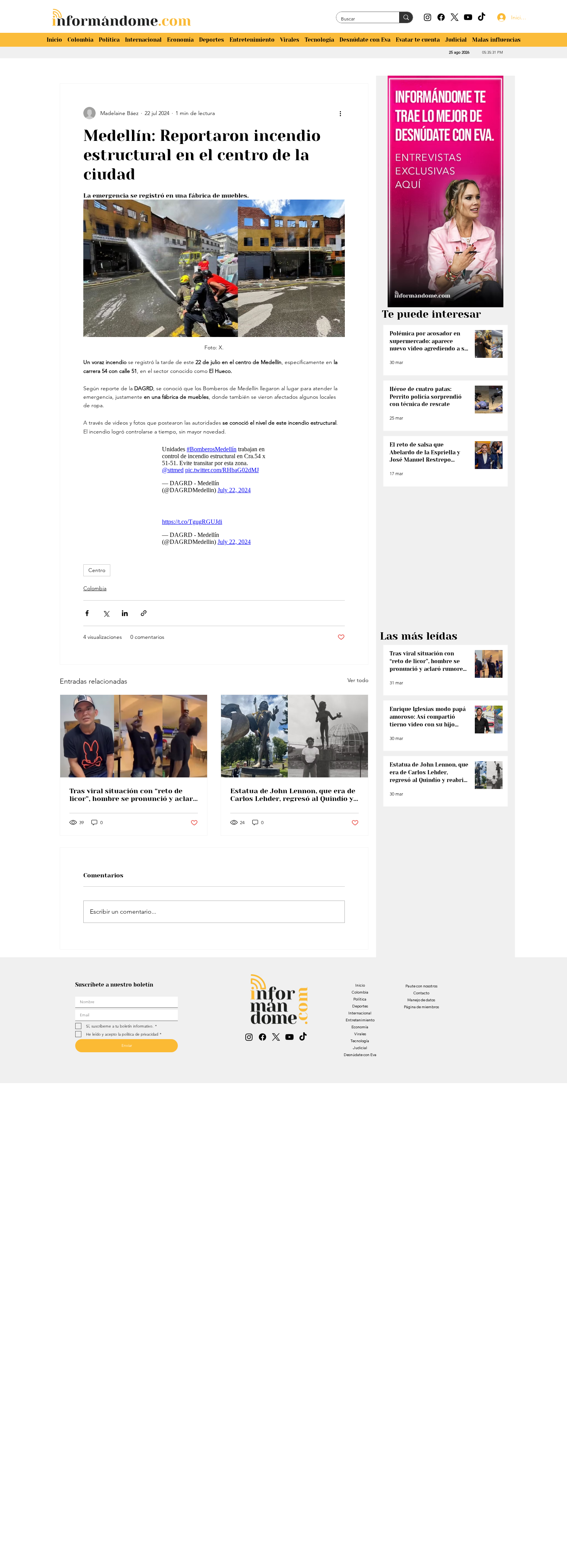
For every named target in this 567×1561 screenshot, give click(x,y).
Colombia (94, 592)
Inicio (360, 989)
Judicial (360, 1051)
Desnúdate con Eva (360, 1058)
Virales (360, 1037)
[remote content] (214, 468)
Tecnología (360, 1044)
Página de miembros (421, 1010)
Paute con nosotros (421, 989)
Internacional (359, 1016)
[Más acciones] (340, 113)
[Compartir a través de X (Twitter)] (106, 617)
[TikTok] (481, 17)
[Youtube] (468, 17)
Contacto (421, 996)
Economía (359, 1030)
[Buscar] (406, 17)
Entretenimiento (360, 1023)
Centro (96, 574)
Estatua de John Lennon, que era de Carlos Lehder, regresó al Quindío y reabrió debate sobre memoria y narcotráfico (292, 798)
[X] (454, 17)
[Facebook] (441, 17)
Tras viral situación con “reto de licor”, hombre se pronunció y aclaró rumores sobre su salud (133, 798)
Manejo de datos (421, 1003)
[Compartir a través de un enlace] (143, 617)
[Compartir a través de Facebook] (87, 617)
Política (359, 1003)
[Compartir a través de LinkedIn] (124, 617)
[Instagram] (427, 17)
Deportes (360, 1009)
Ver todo (358, 684)
